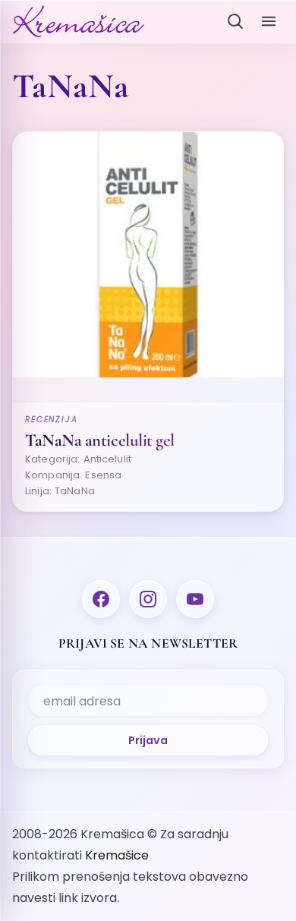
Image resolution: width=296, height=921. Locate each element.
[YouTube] (195, 599)
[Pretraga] (235, 21)
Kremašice (117, 855)
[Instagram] (148, 599)
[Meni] (268, 21)
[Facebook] (101, 599)
